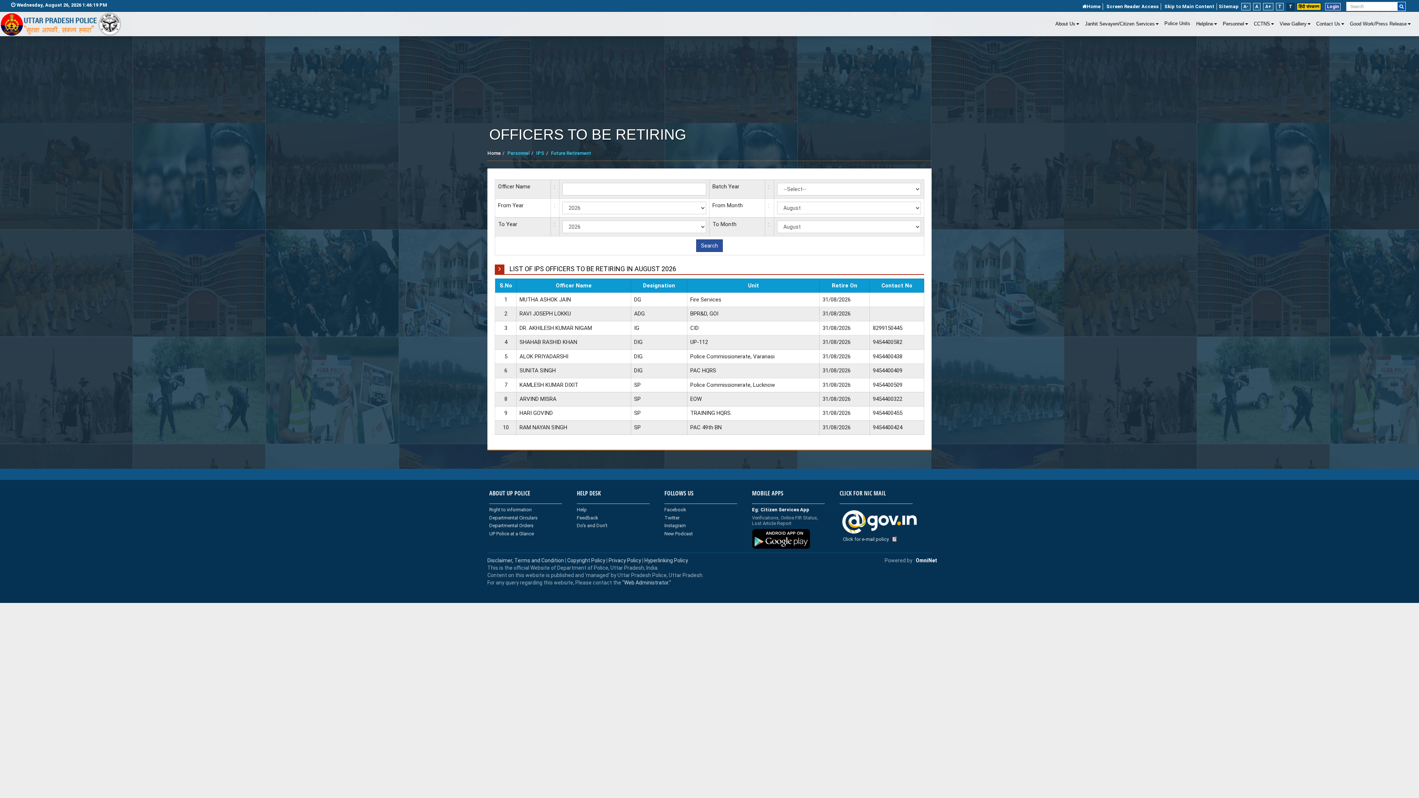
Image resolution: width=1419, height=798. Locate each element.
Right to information (510, 509)
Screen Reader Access (1132, 6)
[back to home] (61, 24)
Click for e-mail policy (866, 539)
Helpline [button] (1204, 24)
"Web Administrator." (646, 583)
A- (1245, 6)
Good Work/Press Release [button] (1378, 24)
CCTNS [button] (1262, 24)
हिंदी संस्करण (1309, 6)
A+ (1268, 6)
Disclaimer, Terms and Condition (525, 560)
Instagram (675, 525)
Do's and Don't (592, 525)
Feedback (587, 518)
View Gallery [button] (1293, 24)
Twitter (672, 518)
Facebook (675, 509)
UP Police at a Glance (511, 533)
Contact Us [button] (1328, 24)
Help (582, 509)
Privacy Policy (625, 560)
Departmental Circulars (513, 518)
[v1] (1401, 6)
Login (1333, 6)
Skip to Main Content (1189, 6)
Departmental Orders (511, 525)
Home (1093, 6)
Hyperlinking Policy (666, 560)
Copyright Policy (586, 560)
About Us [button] (1065, 24)
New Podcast (678, 533)
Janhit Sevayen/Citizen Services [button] (1120, 24)
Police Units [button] (1177, 23)
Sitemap (1229, 6)
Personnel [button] (1233, 24)
